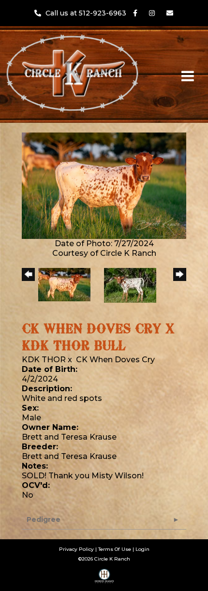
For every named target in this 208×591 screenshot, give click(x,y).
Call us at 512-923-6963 (86, 13)
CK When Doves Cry (115, 359)
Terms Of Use (114, 549)
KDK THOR (44, 359)
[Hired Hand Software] (104, 579)
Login (142, 549)
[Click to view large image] (104, 185)
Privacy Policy (76, 549)
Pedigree (43, 519)
